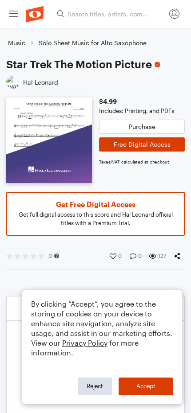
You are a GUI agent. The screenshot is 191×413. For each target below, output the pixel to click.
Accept (145, 386)
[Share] (179, 256)
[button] (57, 256)
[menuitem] (13, 14)
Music (16, 43)
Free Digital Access (142, 144)
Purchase (142, 126)
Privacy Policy (84, 343)
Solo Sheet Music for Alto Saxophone (93, 43)
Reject (95, 386)
